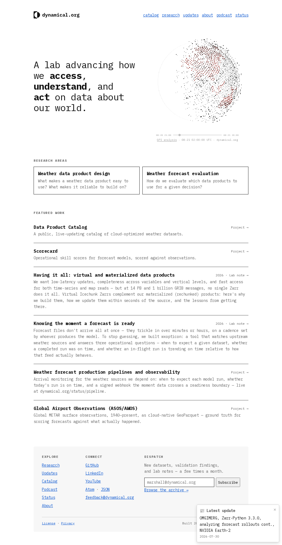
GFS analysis (167, 140)
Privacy (68, 523)
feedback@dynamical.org (109, 497)
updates (191, 15)
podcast (224, 15)
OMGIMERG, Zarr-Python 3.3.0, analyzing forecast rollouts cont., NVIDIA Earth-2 (237, 524)
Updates (49, 473)
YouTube (93, 481)
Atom (89, 489)
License (48, 523)
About (47, 505)
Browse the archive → (166, 490)
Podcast (49, 489)
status (241, 15)
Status (48, 497)
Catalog (49, 481)
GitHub (92, 465)
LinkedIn (94, 473)
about (207, 15)
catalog (151, 15)
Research (50, 465)
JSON (105, 489)
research (171, 15)
